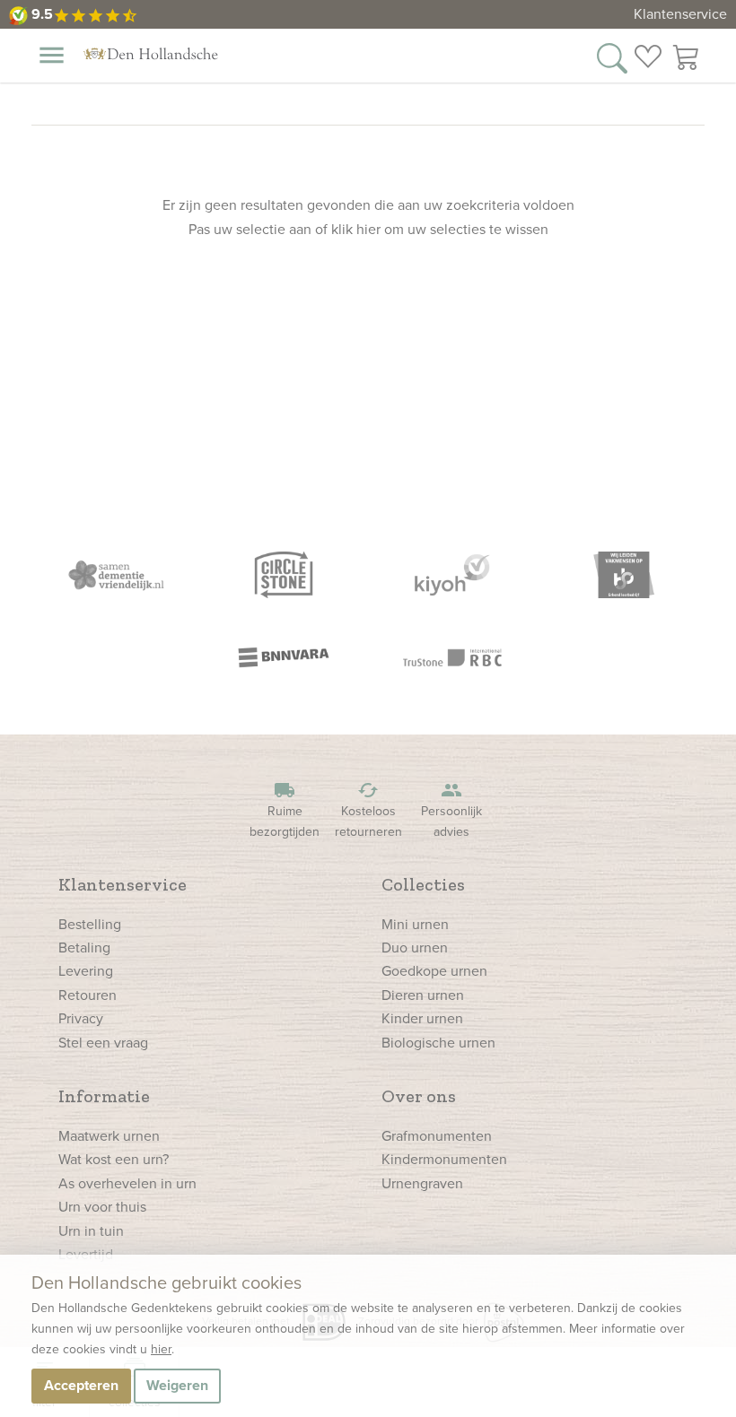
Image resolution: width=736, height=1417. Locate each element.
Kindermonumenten (444, 1159)
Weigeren (177, 1385)
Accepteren (81, 1385)
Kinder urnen (422, 1018)
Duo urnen (414, 947)
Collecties (423, 884)
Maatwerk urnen (109, 1136)
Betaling (84, 947)
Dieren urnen (422, 995)
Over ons (418, 1096)
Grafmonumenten (436, 1136)
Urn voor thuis (102, 1206)
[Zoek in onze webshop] (612, 56)
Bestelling (89, 924)
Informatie (104, 1096)
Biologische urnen (438, 1042)
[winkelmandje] (687, 56)
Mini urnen (415, 924)
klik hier (356, 229)
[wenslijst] (648, 56)
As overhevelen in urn (127, 1183)
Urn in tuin (91, 1231)
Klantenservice (680, 14)
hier (161, 1349)
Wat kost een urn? (113, 1159)
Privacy (80, 1018)
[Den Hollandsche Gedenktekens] (150, 54)
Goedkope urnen (434, 971)
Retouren (87, 995)
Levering (85, 971)
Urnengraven (422, 1183)
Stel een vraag (103, 1042)
